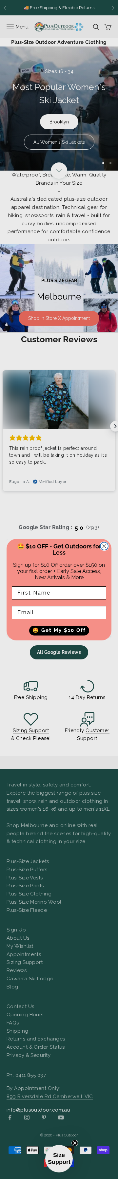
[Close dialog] (104, 546)
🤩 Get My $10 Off (59, 630)
